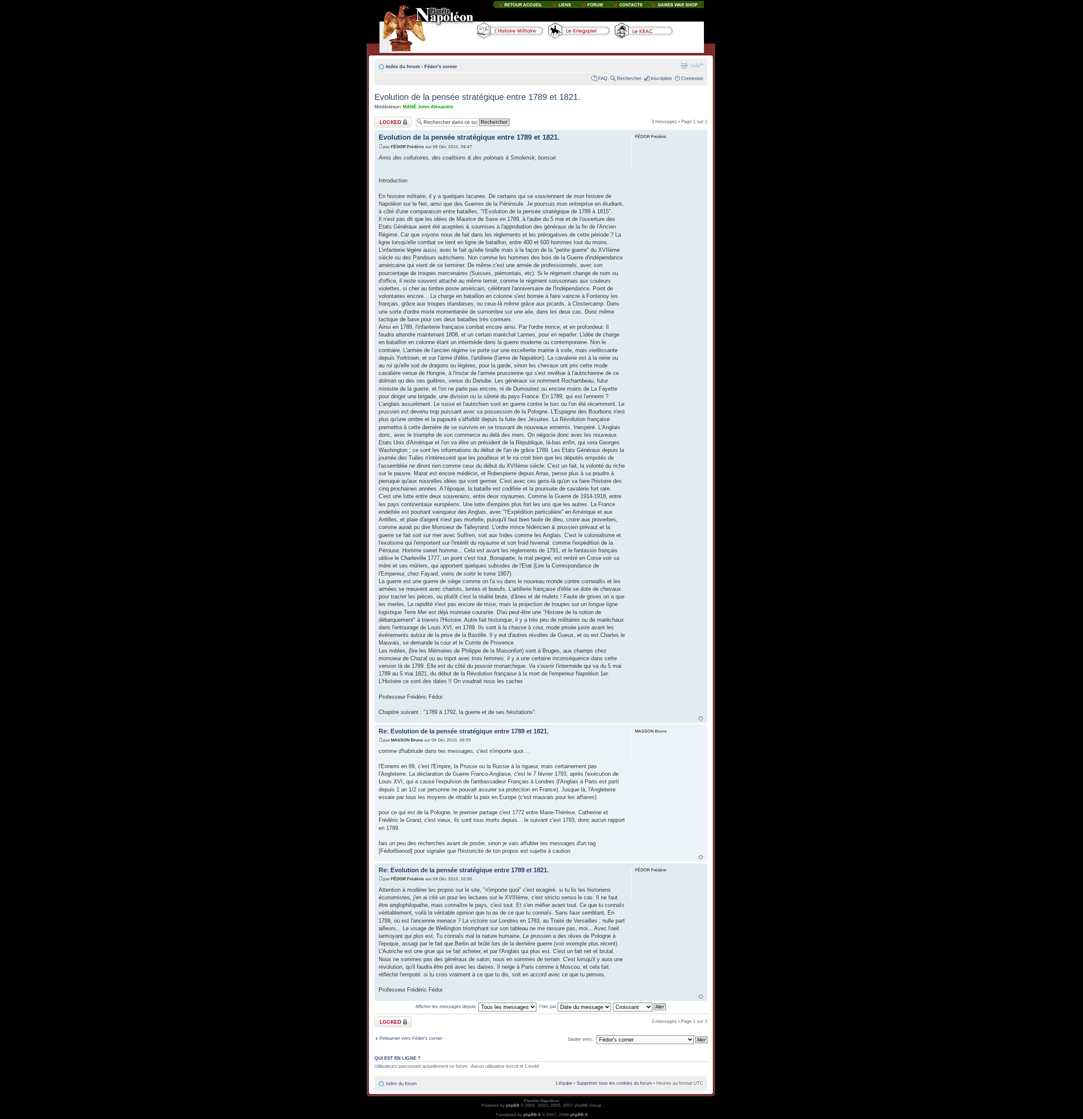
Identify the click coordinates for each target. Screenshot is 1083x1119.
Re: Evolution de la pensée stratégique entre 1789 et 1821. (464, 731)
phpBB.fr (532, 1114)
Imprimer (684, 65)
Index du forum (403, 66)
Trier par (548, 1006)
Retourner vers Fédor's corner (411, 1038)
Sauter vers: (580, 1039)
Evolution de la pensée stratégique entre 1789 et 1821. (477, 97)
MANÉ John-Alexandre (428, 106)
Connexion (692, 78)
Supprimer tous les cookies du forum (614, 1083)
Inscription (661, 78)
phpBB (513, 1105)
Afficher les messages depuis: (446, 1006)
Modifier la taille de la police (697, 65)
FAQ (602, 78)
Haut (700, 718)
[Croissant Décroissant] (640, 1006)
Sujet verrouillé (389, 119)
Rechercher (629, 78)
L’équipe (564, 1083)
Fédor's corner (440, 66)
